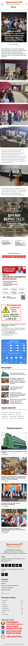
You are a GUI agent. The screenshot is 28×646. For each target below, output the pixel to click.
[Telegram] (12, 256)
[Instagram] (6, 565)
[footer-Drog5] (14, 632)
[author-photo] (2, 454)
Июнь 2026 (18, 412)
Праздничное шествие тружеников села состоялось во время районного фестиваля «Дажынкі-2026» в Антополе (18, 401)
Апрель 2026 (11, 414)
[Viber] (18, 256)
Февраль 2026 (5, 416)
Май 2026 (4, 414)
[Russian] (15, 6)
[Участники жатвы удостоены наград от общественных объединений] (5, 388)
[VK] (3, 256)
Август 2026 (5, 412)
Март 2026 (17, 414)
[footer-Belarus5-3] (14, 623)
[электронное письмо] (21, 256)
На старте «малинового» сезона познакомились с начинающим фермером (20, 244)
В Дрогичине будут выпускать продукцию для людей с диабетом (18, 373)
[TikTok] (9, 565)
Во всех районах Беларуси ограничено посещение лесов (6, 243)
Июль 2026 (11, 412)
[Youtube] (16, 565)
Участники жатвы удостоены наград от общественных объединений (17, 388)
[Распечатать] (24, 256)
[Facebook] (6, 256)
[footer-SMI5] (14, 637)
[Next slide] (24, 359)
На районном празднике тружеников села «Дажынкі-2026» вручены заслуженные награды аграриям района (18, 394)
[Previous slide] (3, 359)
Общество (14, 28)
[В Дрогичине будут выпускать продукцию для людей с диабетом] (5, 373)
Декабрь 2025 (21, 416)
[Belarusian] (12, 6)
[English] (13, 6)
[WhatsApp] (15, 256)
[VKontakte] (13, 565)
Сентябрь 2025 (21, 418)
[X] (9, 256)
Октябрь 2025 (13, 418)
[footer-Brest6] (14, 628)
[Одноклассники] (20, 565)
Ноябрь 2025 (5, 418)
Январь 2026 (13, 416)
